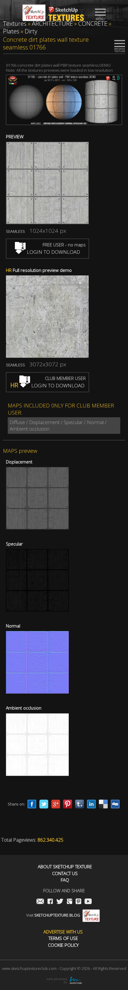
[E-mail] (40, 901)
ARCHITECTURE (52, 24)
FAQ (65, 880)
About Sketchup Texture (65, 866)
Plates (11, 31)
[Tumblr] (79, 804)
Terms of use (63, 938)
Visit (53, 915)
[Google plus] (55, 804)
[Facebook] (31, 804)
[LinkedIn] (91, 804)
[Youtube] (88, 901)
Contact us (65, 873)
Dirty (31, 31)
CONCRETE (92, 24)
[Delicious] (103, 804)
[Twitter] (43, 804)
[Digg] (115, 804)
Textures (14, 24)
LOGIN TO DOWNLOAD (53, 251)
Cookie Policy (63, 945)
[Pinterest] (67, 804)
